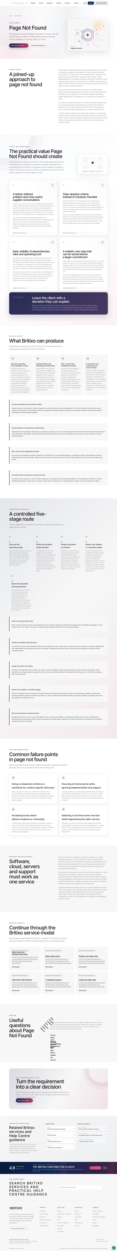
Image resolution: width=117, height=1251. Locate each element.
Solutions (59, 3)
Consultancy (43, 1211)
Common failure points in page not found (33, 756)
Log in (84, 3)
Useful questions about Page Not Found (21, 1027)
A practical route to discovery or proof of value (28, 475)
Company (33, 3)
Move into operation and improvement (25, 713)
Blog (76, 1219)
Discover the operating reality (22, 621)
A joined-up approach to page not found (25, 79)
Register (91, 3)
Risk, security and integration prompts (25, 451)
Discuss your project (101, 3)
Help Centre (78, 1214)
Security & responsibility (98, 1217)
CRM (58, 1219)
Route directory (79, 1222)
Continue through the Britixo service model (32, 930)
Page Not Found (27, 28)
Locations (76, 3)
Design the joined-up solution (22, 666)
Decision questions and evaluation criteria (27, 404)
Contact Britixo (100, 1239)
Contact (77, 1225)
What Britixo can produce (36, 341)
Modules (59, 1217)
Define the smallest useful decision (24, 643)
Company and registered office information (20, 1243)
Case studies (78, 1217)
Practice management (63, 1222)
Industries (59, 1228)
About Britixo (95, 1214)
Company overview (97, 1211)
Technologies (60, 1225)
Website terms (99, 1241)
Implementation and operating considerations (28, 428)
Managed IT (50, 3)
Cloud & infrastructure (45, 1219)
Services (41, 3)
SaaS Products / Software (64, 1214)
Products (59, 1211)
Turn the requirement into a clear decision (40, 1084)
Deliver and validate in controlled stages (26, 690)
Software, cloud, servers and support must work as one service (24, 871)
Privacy (94, 1219)
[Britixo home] (16, 1208)
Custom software (44, 1214)
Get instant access (95, 1167)
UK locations (60, 1231)
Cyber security (43, 1222)
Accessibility (95, 1225)
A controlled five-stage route (27, 516)
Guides (76, 1211)
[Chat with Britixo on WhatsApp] (114, 1248)
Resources (67, 3)
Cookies (94, 1222)
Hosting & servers (44, 1225)
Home (10, 15)
